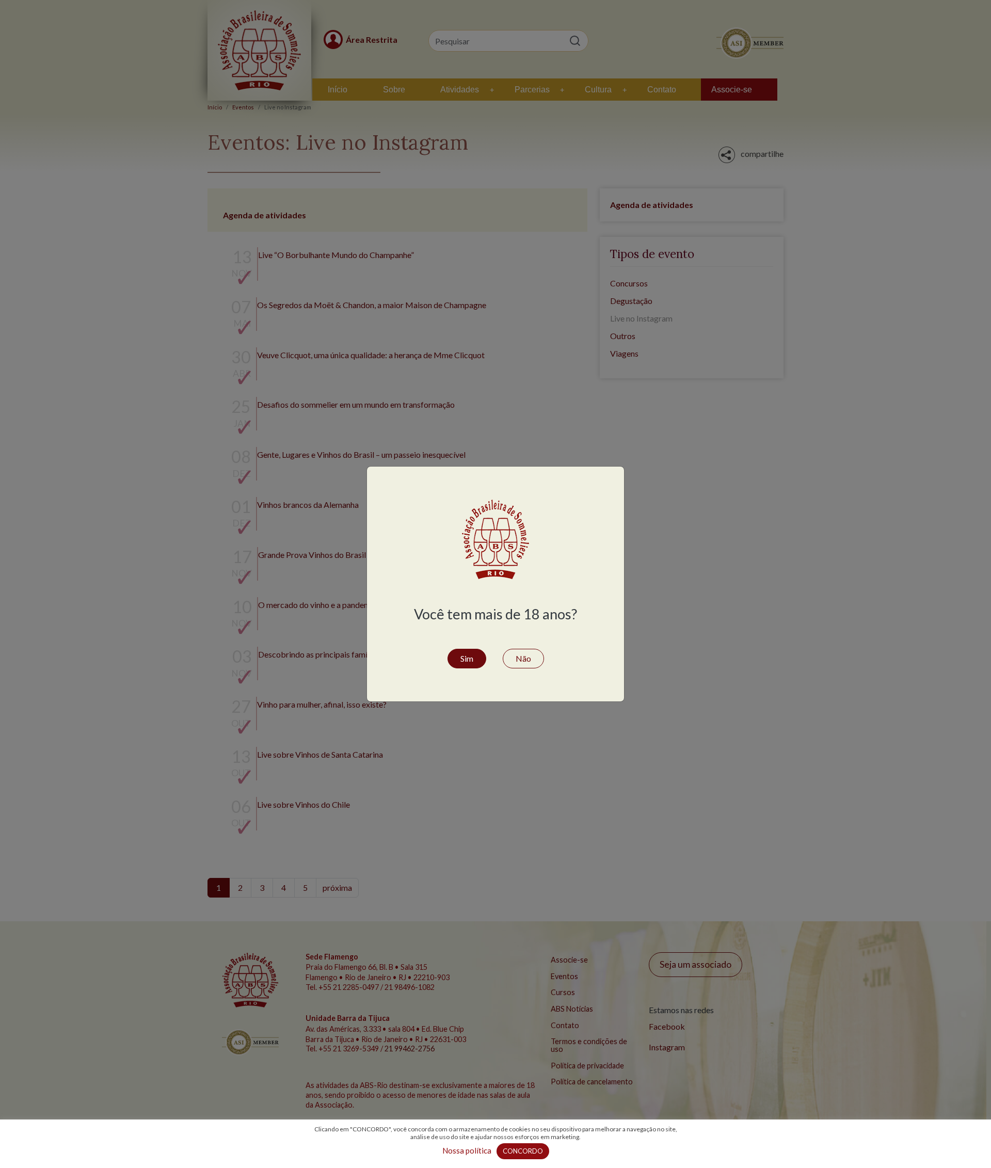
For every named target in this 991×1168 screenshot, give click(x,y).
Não (523, 658)
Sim (466, 658)
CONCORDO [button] (523, 1151)
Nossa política (466, 1150)
